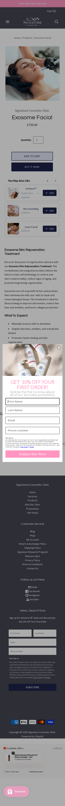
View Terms (24, 447)
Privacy (31, 447)
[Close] (59, 347)
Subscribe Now (32, 454)
